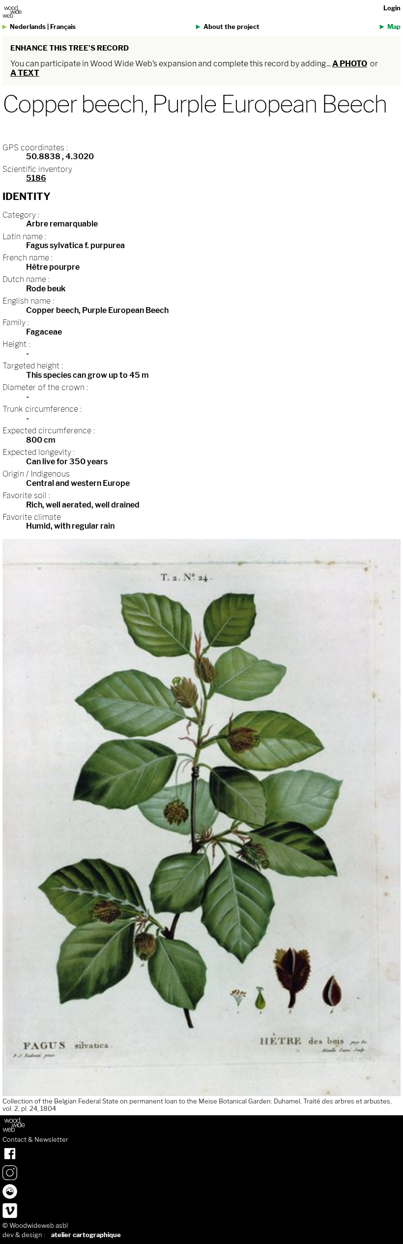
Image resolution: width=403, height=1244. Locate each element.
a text (24, 73)
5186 (36, 178)
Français (63, 26)
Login (392, 8)
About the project (231, 26)
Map (394, 26)
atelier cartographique (86, 1235)
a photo (349, 63)
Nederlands (28, 26)
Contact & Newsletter (35, 1139)
